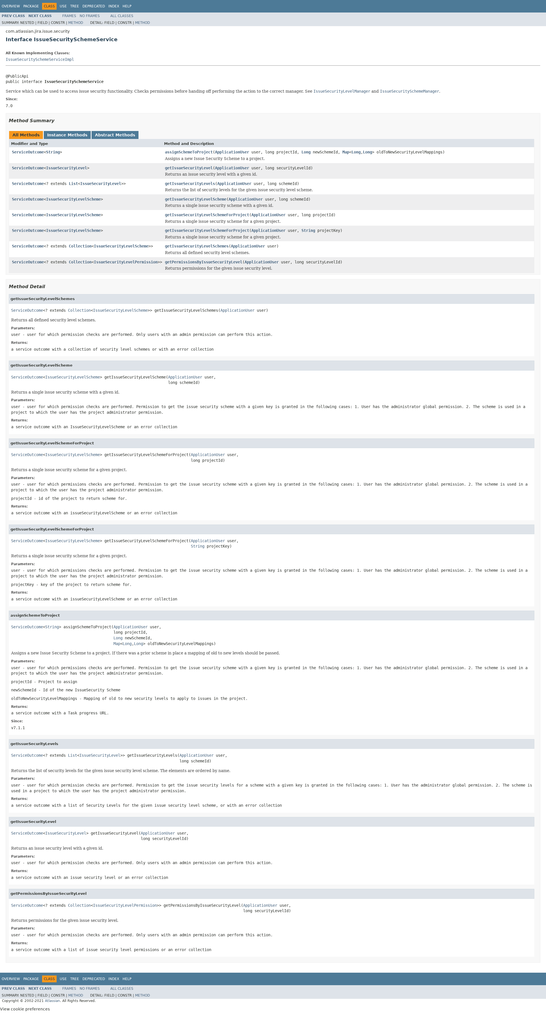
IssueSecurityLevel (66, 168)
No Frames (90, 16)
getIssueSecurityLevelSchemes (197, 246)
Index (113, 6)
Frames (69, 16)
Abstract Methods (115, 135)
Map (345, 152)
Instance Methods (67, 135)
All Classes (121, 16)
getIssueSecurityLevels (190, 183)
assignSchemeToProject (189, 152)
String (53, 152)
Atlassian (52, 1001)
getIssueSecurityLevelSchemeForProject (207, 215)
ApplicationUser (232, 152)
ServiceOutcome (28, 152)
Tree (74, 6)
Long (306, 152)
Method (75, 23)
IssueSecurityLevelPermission (126, 262)
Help (127, 6)
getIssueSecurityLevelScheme (195, 199)
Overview (11, 6)
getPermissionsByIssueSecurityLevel (203, 262)
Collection (80, 246)
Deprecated (93, 6)
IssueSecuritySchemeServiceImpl (40, 59)
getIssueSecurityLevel (189, 168)
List (73, 183)
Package (31, 6)
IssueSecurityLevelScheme (73, 199)
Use (63, 6)
